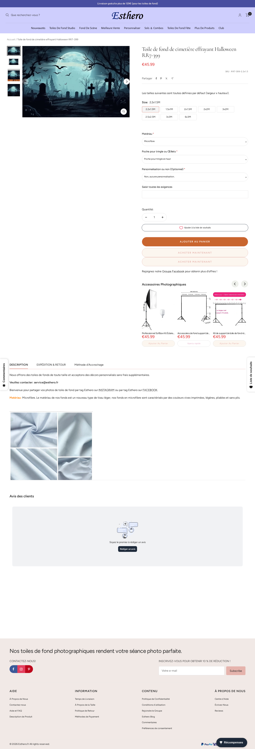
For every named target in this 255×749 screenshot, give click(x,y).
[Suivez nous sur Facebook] (13, 669)
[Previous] (235, 283)
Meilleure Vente (110, 28)
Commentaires (149, 722)
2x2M (207, 109)
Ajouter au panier (158, 343)
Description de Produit (21, 716)
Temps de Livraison (84, 699)
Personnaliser (132, 28)
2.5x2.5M (150, 116)
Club (221, 28)
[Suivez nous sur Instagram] (21, 669)
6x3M (188, 116)
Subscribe (236, 670)
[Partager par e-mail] (172, 78)
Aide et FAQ (16, 710)
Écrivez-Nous (221, 705)
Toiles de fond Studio (62, 28)
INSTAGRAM (106, 390)
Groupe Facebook (173, 271)
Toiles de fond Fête (178, 28)
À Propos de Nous (19, 699)
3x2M (225, 109)
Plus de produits (204, 28)
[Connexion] (239, 15)
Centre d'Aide (222, 699)
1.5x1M (169, 109)
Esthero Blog (148, 716)
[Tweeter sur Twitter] (166, 78)
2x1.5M (188, 109)
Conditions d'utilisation (153, 705)
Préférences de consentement (157, 728)
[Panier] (247, 15)
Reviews (219, 710)
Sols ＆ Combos (153, 28)
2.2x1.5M (150, 109)
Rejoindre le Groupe (152, 710)
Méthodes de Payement (87, 716)
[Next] (127, 82)
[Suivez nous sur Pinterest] (29, 669)
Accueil (11, 39)
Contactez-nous (18, 705)
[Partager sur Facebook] (156, 78)
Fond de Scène (88, 28)
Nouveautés (38, 28)
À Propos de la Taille (85, 705)
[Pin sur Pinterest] (161, 78)
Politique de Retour (84, 710)
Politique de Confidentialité (156, 699)
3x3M (169, 116)
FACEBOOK (150, 390)
